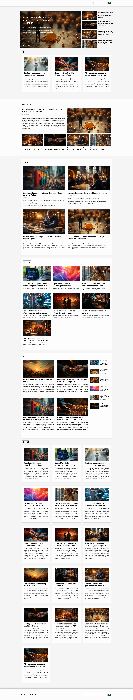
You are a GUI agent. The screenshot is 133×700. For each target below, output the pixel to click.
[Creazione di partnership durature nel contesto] (66, 64)
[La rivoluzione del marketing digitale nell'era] (38, 369)
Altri (77, 3)
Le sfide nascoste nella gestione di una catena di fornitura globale (105, 32)
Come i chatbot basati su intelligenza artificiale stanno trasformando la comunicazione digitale (104, 364)
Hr (29, 3)
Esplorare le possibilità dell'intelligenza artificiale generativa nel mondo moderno (65, 286)
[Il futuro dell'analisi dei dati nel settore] (96, 300)
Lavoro (45, 3)
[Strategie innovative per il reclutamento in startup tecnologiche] (36, 64)
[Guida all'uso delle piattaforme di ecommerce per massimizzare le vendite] (37, 273)
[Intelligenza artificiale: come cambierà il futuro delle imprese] (89, 25)
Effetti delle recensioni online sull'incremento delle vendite (105, 42)
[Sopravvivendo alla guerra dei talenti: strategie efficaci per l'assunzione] (89, 120)
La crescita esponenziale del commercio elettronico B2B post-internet (31, 149)
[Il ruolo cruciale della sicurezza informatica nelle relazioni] (66, 300)
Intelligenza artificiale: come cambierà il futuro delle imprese (105, 23)
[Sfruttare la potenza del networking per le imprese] (89, 178)
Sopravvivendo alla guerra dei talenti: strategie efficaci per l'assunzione (37, 20)
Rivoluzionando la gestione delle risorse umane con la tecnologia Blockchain (95, 75)
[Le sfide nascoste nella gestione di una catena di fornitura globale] (89, 34)
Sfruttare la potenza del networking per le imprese (87, 193)
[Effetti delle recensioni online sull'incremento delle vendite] (89, 43)
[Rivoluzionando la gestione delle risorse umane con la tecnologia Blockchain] (97, 64)
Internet (61, 3)
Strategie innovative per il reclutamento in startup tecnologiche (34, 75)
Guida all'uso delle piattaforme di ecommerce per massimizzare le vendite (35, 286)
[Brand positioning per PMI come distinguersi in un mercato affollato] (44, 178)
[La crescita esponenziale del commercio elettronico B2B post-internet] (89, 15)
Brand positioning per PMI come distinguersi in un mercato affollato (34, 465)
